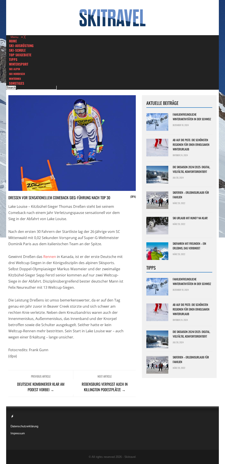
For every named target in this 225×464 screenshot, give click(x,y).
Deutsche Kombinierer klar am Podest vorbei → (40, 386)
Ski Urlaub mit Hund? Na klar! (190, 218)
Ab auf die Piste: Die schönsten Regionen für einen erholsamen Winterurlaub (191, 144)
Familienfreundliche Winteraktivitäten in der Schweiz (192, 116)
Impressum (18, 433)
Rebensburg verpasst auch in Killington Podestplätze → (105, 386)
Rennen (49, 256)
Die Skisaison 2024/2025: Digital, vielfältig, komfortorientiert (191, 169)
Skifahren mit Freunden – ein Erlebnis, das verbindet (189, 245)
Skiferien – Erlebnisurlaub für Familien (191, 194)
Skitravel (130, 457)
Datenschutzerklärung (24, 426)
